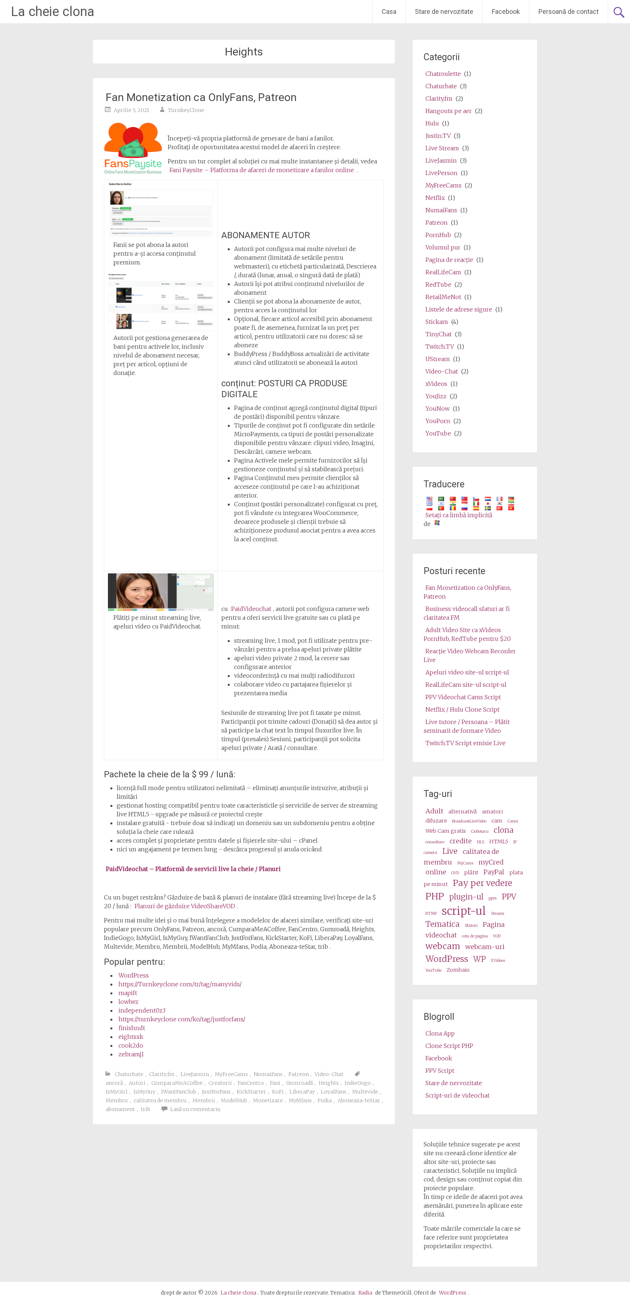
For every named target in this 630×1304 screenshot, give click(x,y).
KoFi (278, 1091)
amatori (492, 811)
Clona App (440, 1033)
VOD (497, 936)
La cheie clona (52, 11)
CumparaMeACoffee (177, 1083)
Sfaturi (471, 925)
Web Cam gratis (445, 831)
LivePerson (441, 173)
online (435, 872)
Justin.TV (438, 135)
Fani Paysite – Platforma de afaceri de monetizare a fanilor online (262, 170)
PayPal (493, 872)
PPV (509, 897)
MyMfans (300, 1100)
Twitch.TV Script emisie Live (465, 743)
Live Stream (442, 148)
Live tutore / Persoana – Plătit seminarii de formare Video (467, 726)
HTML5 (498, 841)
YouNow (437, 408)
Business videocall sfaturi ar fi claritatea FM (467, 613)
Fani (275, 1083)
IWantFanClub (178, 1091)
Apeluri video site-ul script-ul (467, 672)
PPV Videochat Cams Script (463, 697)
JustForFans (216, 1091)
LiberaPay (302, 1091)
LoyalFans (333, 1091)
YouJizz (436, 396)
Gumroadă (299, 1083)
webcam (442, 946)
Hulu (432, 123)
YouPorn (437, 421)
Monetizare (268, 1100)
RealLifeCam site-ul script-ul (465, 684)
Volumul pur (442, 247)
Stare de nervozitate (444, 11)
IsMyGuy (144, 1091)
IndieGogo (358, 1083)
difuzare (436, 820)
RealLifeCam (443, 272)
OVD (455, 873)
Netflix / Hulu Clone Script (462, 709)
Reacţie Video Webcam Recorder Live (470, 655)
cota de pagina (475, 936)
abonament (120, 1109)
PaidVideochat (251, 608)
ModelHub (234, 1100)
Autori (137, 1083)
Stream (497, 913)
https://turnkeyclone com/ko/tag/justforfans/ (181, 1019)
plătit (471, 872)
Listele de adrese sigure (458, 309)
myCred (490, 862)
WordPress (133, 975)
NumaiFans (268, 1074)
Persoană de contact (568, 11)
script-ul (464, 911)
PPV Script (439, 1070)
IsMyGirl (117, 1091)
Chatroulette (443, 73)
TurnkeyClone (186, 110)
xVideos (436, 383)
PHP (434, 896)
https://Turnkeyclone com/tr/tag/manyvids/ (180, 984)
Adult (434, 811)
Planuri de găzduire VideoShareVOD (185, 906)
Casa (389, 11)
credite (461, 841)
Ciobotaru (480, 831)
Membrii (203, 1100)
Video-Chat (329, 1074)
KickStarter (251, 1091)
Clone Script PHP (449, 1045)
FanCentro (251, 1083)
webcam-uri (485, 947)
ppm (493, 898)
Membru (117, 1100)
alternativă (462, 811)
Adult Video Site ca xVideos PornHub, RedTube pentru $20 (467, 634)
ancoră (114, 1083)
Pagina (494, 924)
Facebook (506, 11)
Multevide (365, 1091)
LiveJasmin (194, 1074)
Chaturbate (129, 1074)
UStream (437, 359)
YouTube (438, 433)
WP (479, 959)
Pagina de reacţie (449, 259)
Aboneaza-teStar (359, 1100)
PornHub (438, 235)
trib (145, 1109)
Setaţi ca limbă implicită (458, 515)
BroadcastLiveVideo (469, 821)
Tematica (442, 924)
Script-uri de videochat (457, 1095)
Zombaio (458, 970)
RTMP (431, 913)
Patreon (298, 1074)
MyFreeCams (231, 1074)
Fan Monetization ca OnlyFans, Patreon (201, 97)
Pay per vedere (482, 883)
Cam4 (513, 821)
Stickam (436, 321)
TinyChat (438, 334)
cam (496, 820)
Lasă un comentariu (195, 1109)
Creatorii (220, 1083)
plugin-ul (466, 897)
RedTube (438, 284)
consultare (434, 842)
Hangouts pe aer (448, 111)
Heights (329, 1083)
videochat (441, 935)
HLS (480, 842)
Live (450, 851)
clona (504, 830)
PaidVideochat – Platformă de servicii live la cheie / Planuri (193, 868)
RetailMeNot (443, 297)
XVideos (498, 960)
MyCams (465, 863)
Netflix (435, 197)
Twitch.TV (439, 346)
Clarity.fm (162, 1074)
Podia (325, 1100)
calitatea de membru (160, 1100)
